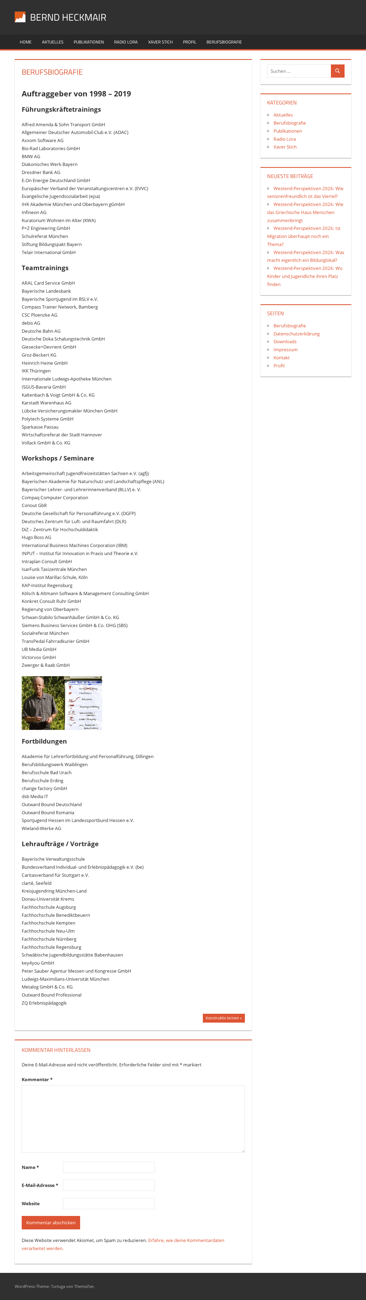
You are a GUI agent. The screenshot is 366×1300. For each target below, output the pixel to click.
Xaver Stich (160, 42)
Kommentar (37, 1079)
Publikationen (89, 42)
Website (31, 1203)
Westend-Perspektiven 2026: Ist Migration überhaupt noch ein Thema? (304, 236)
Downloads (285, 341)
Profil (189, 42)
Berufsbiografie (224, 42)
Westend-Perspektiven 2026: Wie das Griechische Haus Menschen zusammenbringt (305, 212)
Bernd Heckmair (68, 17)
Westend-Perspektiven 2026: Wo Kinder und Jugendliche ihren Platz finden (304, 276)
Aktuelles (53, 42)
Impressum (286, 349)
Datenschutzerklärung (297, 334)
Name (30, 1167)
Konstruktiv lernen (222, 1019)
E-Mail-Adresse (40, 1185)
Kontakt (282, 357)
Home (26, 42)
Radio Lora (126, 42)
